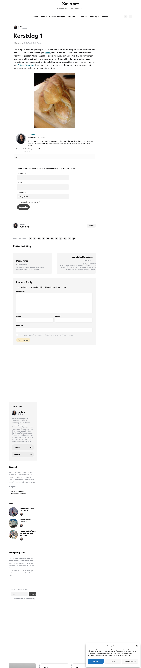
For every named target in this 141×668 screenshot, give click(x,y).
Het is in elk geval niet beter (27, 509)
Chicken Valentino (26, 65)
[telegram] (65, 238)
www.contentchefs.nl (23, 152)
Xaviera (21, 26)
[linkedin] (39, 238)
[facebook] (30, 238)
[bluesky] (74, 238)
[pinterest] (35, 238)
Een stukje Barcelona (82, 257)
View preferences (129, 661)
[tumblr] (43, 238)
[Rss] (16, 157)
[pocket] (52, 238)
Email (19, 183)
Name (19, 316)
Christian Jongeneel (19, 491)
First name (21, 173)
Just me (91, 225)
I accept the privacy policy (31, 202)
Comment (20, 291)
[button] (137, 646)
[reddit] (48, 238)
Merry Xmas (22, 261)
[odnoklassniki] (61, 238)
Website (19, 325)
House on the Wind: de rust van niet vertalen (28, 533)
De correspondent (18, 494)
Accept (95, 661)
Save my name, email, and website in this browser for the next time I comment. (47, 335)
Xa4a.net (70, 3)
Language (21, 192)
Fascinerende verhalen (25, 521)
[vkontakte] (56, 238)
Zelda (47, 52)
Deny (113, 661)
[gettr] (69, 238)
